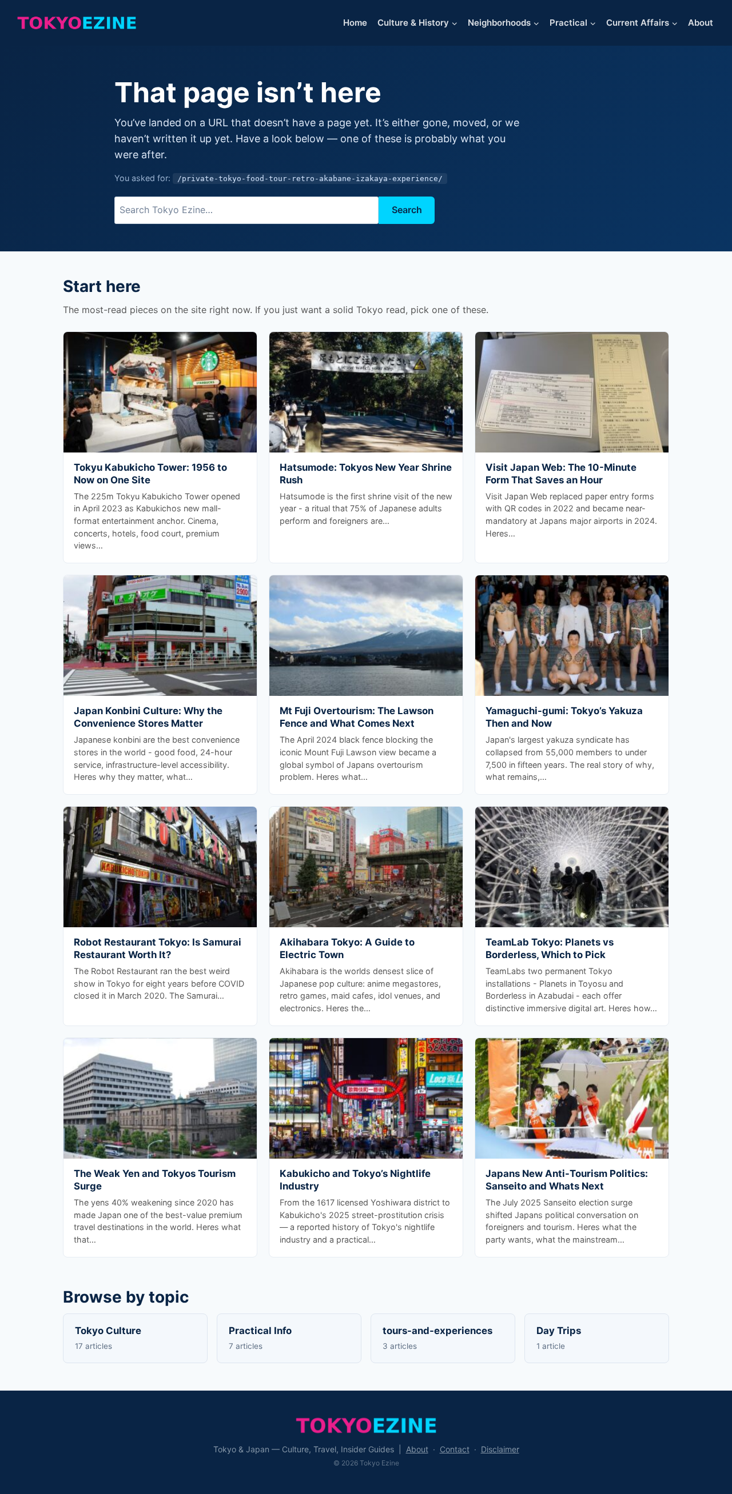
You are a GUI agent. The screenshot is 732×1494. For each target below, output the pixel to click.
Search (407, 209)
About (700, 22)
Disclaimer (500, 1449)
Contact (455, 1449)
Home (355, 22)
